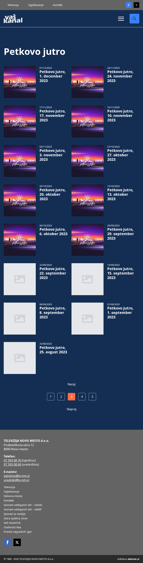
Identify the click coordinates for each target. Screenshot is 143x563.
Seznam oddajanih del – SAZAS (23, 505)
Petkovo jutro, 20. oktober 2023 (52, 194)
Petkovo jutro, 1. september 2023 (120, 312)
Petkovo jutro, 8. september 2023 (52, 312)
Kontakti (9, 500)
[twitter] (136, 5)
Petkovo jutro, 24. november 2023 (120, 76)
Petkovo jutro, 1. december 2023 (52, 76)
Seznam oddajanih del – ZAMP (23, 509)
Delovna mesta (13, 496)
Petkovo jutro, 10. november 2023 (120, 115)
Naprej (71, 409)
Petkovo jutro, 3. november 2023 (52, 155)
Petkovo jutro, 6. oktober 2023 (53, 231)
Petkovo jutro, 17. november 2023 (52, 115)
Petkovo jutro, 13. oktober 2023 (120, 194)
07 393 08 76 (12, 460)
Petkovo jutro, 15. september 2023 (120, 273)
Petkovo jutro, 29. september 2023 (120, 234)
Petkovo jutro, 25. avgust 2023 (53, 349)
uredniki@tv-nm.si (16, 480)
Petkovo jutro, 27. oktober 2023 (120, 155)
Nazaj (71, 384)
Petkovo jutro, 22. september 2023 (52, 273)
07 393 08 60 (12, 464)
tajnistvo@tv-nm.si (17, 476)
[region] (48, 534)
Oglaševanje (36, 5)
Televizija (13, 5)
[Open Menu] (121, 19)
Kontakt (57, 5)
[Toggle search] (134, 18)
